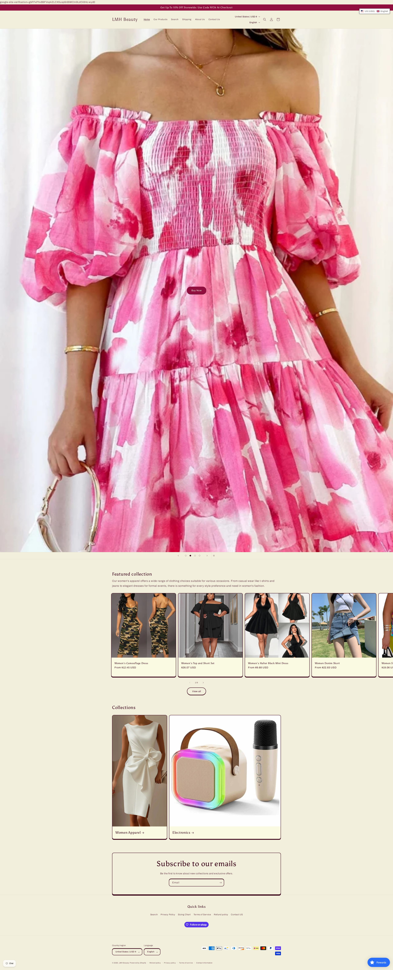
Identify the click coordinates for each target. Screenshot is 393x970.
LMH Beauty (124, 963)
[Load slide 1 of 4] (185, 555)
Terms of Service (202, 914)
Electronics (181, 833)
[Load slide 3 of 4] (195, 555)
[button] (264, 19)
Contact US (237, 914)
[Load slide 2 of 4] (190, 555)
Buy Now (196, 290)
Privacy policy (170, 963)
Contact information (204, 963)
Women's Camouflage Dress (131, 663)
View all (196, 691)
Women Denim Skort (327, 663)
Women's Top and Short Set (197, 663)
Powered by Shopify (138, 963)
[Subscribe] (220, 882)
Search (154, 914)
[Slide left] (189, 682)
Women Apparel (128, 833)
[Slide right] (203, 682)
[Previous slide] (178, 555)
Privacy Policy (168, 914)
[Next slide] (207, 555)
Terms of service (186, 963)
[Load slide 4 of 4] (199, 555)
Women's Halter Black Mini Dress (268, 663)
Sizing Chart (184, 914)
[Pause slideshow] (214, 555)
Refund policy (221, 914)
